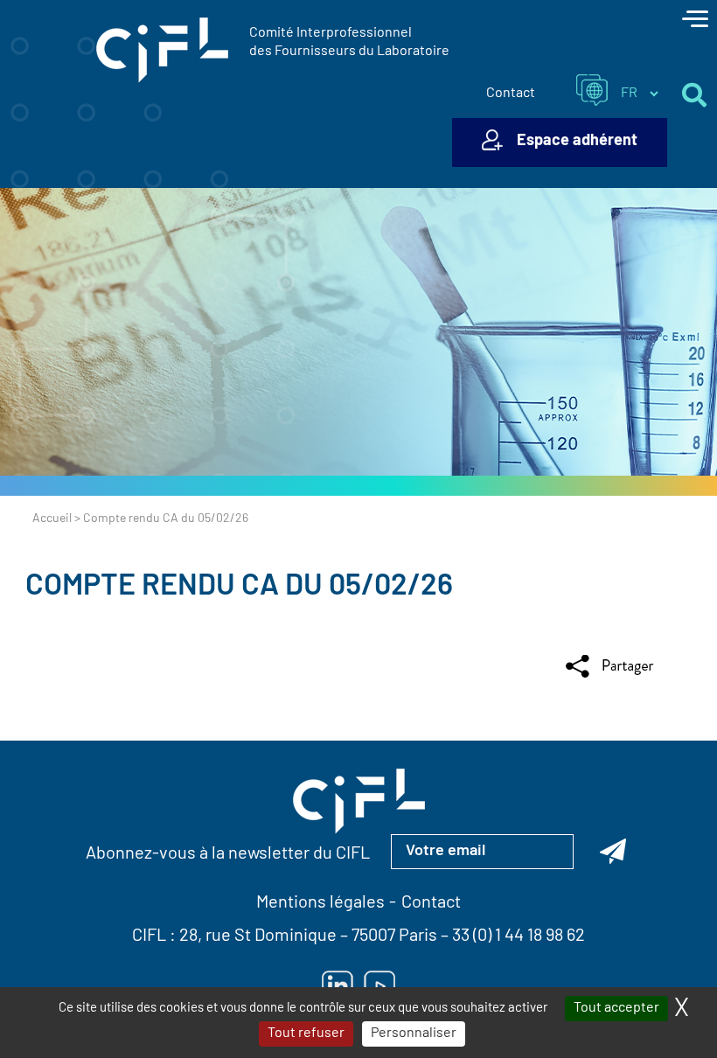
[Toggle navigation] (695, 20)
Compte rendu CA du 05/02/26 (239, 587)
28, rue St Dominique (258, 936)
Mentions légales (320, 903)
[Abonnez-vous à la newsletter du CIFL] (613, 852)
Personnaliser (413, 1034)
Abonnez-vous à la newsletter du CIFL (228, 854)
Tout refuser (306, 1034)
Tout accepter (616, 1008)
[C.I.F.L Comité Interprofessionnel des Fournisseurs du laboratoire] (162, 51)
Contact (510, 94)
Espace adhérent (577, 142)
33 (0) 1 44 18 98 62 (518, 936)
